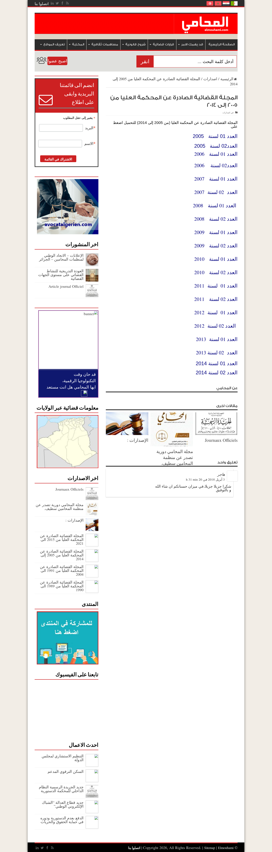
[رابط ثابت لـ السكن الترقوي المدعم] (92, 780)
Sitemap (209, 847)
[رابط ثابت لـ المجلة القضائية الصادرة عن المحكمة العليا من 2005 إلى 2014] (92, 560)
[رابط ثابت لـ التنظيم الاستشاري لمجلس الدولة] (92, 765)
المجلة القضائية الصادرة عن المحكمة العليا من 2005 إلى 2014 (62, 555)
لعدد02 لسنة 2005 (215, 146)
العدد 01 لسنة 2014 (217, 363)
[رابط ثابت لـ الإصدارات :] (127, 433)
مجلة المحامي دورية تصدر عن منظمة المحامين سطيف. (174, 457)
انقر (145, 61)
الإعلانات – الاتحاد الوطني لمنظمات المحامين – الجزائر (61, 257)
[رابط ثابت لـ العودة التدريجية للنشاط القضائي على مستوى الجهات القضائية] (92, 280)
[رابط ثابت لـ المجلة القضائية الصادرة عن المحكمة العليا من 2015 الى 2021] (92, 544)
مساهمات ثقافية (104, 44)
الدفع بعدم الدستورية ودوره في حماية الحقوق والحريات (62, 819)
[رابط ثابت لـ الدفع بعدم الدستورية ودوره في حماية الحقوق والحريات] (92, 827)
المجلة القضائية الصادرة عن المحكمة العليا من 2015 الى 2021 (62, 539)
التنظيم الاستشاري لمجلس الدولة (63, 757)
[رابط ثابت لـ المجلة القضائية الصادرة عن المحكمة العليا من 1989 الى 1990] (92, 591)
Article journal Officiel (66, 286)
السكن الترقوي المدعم (66, 771)
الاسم (90, 143)
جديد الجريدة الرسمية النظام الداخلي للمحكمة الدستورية (61, 788)
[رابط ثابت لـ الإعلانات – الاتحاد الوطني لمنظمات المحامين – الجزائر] (92, 264)
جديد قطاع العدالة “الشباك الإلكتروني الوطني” (63, 804)
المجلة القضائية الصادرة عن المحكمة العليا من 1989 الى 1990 (62, 586)
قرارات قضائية (163, 44)
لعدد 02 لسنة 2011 (214, 299)
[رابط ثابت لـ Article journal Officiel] (92, 295)
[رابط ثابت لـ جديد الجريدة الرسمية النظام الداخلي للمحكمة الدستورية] (92, 796)
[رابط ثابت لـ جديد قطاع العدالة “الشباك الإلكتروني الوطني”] (92, 811)
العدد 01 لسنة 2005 (215, 136)
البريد (90, 128)
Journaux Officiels (221, 440)
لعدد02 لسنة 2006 (214, 165)
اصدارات (210, 78)
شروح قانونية (135, 44)
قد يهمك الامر (192, 44)
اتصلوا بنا (42, 3)
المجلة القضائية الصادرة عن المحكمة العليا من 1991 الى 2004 (62, 570)
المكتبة (78, 44)
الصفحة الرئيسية (221, 44)
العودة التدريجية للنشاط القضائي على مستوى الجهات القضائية (61, 274)
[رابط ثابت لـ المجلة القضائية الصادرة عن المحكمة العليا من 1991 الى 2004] (92, 575)
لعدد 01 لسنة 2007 (214, 178)
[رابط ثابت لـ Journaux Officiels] (216, 433)
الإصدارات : (137, 440)
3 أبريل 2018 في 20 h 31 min (205, 479)
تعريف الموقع (54, 44)
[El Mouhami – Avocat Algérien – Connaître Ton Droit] (206, 31)
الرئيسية (226, 78)
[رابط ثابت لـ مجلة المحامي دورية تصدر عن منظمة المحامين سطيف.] (171, 444)
